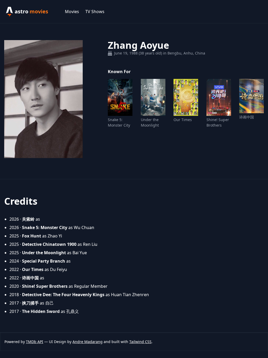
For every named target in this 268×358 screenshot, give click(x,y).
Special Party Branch (43, 261)
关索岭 (28, 219)
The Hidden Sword (41, 311)
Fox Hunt (31, 236)
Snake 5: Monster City (119, 122)
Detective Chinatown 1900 (49, 244)
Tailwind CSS (140, 341)
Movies (72, 11)
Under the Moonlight (150, 122)
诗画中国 (246, 117)
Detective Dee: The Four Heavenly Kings (63, 294)
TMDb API (34, 341)
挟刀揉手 (30, 303)
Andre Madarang (87, 341)
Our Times (183, 119)
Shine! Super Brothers (217, 122)
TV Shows (94, 11)
